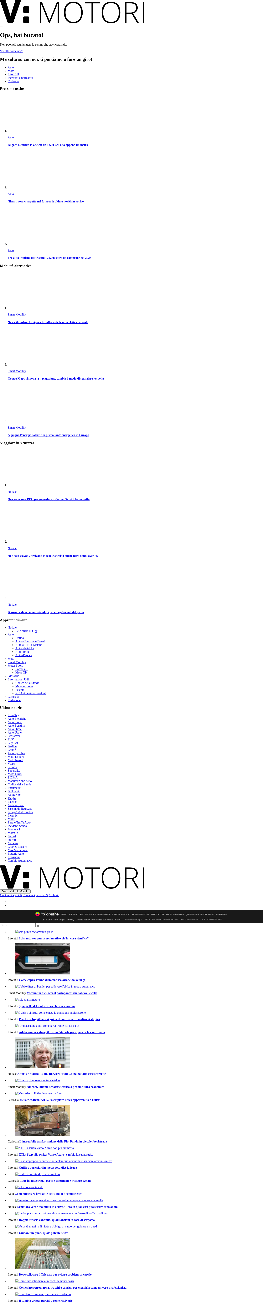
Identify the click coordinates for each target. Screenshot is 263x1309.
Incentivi (13, 815)
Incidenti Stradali (18, 826)
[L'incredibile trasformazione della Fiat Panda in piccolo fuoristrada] (135, 1121)
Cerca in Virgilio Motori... (15, 891)
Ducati (12, 839)
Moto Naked (15, 760)
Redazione (14, 700)
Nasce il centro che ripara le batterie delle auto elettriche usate (48, 322)
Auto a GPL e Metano (28, 644)
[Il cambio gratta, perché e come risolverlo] (135, 1294)
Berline (12, 746)
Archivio (54, 895)
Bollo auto (14, 791)
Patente (19, 689)
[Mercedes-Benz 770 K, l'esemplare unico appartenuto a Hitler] (135, 1093)
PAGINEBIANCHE (140, 914)
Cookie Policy (83, 919)
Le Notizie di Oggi (26, 631)
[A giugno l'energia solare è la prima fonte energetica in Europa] (135, 404)
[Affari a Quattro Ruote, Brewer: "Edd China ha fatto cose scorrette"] (135, 1053)
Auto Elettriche (24, 648)
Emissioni (14, 857)
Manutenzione (24, 686)
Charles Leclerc (17, 846)
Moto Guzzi (15, 774)
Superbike (14, 770)
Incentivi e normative (20, 77)
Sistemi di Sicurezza (20, 808)
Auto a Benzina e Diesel (30, 641)
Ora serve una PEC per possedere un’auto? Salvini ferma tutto (49, 499)
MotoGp (13, 832)
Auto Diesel (15, 729)
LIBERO (63, 914)
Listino (19, 638)
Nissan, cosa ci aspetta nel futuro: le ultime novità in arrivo (46, 201)
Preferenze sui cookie (102, 919)
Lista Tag (13, 715)
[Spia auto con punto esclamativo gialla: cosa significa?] (135, 932)
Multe (11, 819)
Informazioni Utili (18, 679)
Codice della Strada (27, 682)
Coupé (12, 749)
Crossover (14, 736)
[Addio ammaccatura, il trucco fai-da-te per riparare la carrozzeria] (135, 1026)
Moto (11, 70)
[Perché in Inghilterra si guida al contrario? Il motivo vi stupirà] (135, 1012)
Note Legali (59, 919)
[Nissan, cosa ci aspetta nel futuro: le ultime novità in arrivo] (135, 170)
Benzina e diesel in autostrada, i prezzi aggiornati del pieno (46, 612)
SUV (11, 739)
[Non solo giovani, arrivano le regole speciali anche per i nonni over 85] (135, 524)
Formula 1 (21, 669)
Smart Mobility (17, 314)
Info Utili (13, 74)
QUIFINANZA (192, 914)
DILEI (169, 914)
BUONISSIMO (207, 914)
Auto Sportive (16, 753)
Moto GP (21, 672)
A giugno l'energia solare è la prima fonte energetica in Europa (48, 435)
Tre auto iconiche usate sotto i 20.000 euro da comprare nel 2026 (49, 257)
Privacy (70, 919)
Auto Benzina (16, 725)
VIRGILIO (74, 914)
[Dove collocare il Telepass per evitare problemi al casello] (135, 1254)
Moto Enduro (16, 756)
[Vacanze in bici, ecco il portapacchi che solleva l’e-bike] (135, 986)
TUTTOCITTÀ (158, 914)
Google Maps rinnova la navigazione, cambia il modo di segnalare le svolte (56, 378)
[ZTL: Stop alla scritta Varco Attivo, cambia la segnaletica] (135, 1148)
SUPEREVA (221, 914)
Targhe (12, 798)
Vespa (11, 763)
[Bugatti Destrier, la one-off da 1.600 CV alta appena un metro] (135, 113)
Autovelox (14, 794)
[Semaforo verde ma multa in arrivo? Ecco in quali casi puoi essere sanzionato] (135, 1200)
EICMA (13, 777)
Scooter (12, 767)
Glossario (13, 676)
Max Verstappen (18, 850)
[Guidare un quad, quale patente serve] (135, 1226)
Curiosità (13, 81)
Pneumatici (14, 787)
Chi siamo (47, 919)
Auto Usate (15, 732)
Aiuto (118, 919)
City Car (13, 742)
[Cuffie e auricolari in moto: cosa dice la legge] (135, 1161)
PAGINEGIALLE (88, 914)
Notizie (12, 491)
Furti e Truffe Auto (19, 822)
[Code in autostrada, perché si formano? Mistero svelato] (135, 1174)
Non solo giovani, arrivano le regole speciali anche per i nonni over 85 (53, 555)
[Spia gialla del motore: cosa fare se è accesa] (135, 999)
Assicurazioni (16, 805)
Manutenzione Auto (20, 781)
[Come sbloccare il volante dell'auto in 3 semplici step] (135, 1187)
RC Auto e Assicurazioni (30, 693)
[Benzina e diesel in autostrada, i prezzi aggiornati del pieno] (135, 581)
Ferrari (12, 836)
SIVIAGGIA (178, 914)
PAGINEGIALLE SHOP (108, 914)
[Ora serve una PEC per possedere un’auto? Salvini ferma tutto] (135, 468)
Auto (11, 67)
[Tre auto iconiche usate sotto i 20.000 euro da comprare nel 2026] (135, 226)
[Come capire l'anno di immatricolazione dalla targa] (135, 959)
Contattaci (29, 895)
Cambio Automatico (20, 860)
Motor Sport (15, 665)
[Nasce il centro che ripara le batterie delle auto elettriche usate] (135, 290)
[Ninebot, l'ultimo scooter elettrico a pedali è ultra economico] (135, 1080)
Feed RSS (42, 895)
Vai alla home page (11, 51)
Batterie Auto (16, 853)
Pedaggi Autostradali (20, 812)
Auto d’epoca (23, 655)
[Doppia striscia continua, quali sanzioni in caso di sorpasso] (135, 1213)
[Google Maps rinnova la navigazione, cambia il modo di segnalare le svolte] (135, 347)
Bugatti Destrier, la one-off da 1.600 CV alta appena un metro (48, 145)
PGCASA (125, 914)
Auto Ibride (22, 651)
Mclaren (13, 843)
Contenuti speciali (11, 895)
